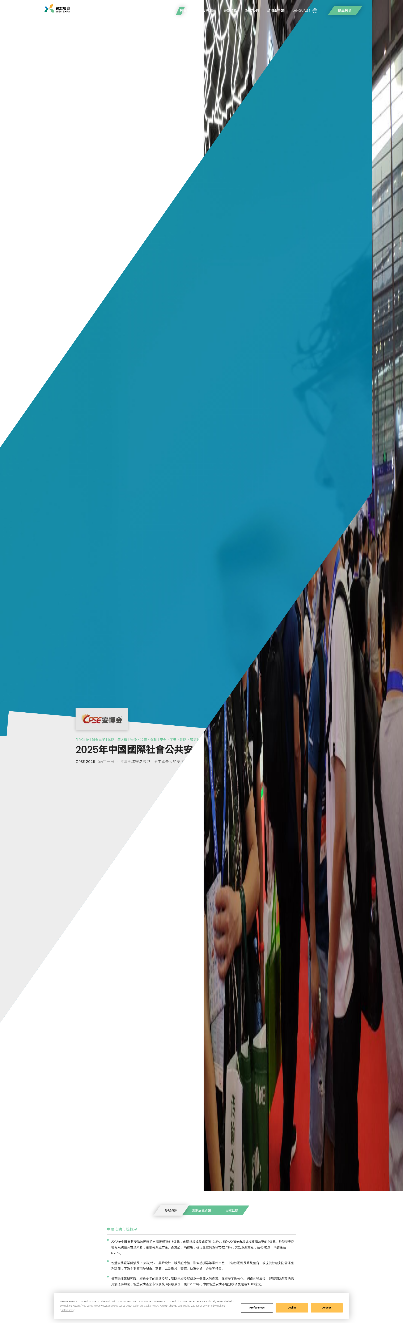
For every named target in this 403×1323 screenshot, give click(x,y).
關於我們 (164, 10)
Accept (326, 1307)
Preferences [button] (67, 1310)
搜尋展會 (345, 10)
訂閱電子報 (275, 10)
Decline (292, 1307)
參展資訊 (171, 1210)
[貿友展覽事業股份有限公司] (57, 8)
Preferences (257, 1307)
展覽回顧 (232, 1210)
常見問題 (208, 10)
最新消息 (230, 10)
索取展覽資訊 (201, 1210)
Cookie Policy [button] (151, 1305)
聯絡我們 (252, 10)
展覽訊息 (186, 10)
